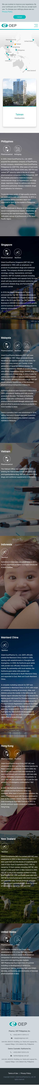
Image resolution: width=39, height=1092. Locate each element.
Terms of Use (13, 1073)
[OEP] (11, 24)
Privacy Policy (7, 12)
